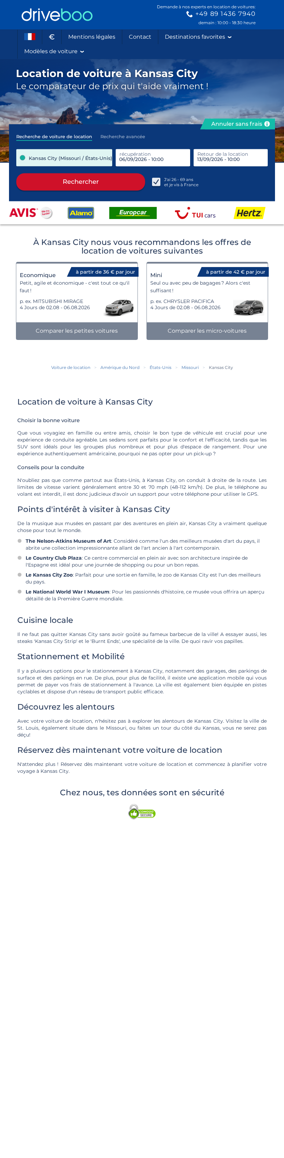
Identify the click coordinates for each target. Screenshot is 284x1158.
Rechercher (81, 182)
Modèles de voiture (51, 51)
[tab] (54, 134)
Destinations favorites (195, 37)
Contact (140, 37)
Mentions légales (91, 37)
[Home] (57, 14)
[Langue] (30, 37)
